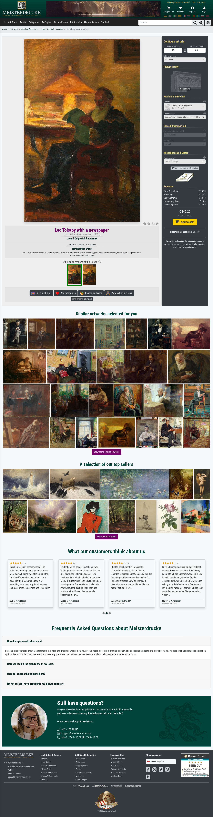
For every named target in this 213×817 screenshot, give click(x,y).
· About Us (44, 779)
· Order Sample (81, 779)
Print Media (76, 22)
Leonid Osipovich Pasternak (52, 29)
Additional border (170, 56)
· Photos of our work (83, 772)
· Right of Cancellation (48, 772)
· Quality (78, 769)
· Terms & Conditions (48, 765)
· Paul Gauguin (116, 765)
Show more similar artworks (106, 451)
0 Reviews (87, 299)
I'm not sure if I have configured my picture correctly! (35, 683)
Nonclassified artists (29, 29)
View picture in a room (121, 293)
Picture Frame (61, 22)
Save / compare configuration (186, 168)
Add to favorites (67, 293)
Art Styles (46, 22)
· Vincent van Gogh (117, 759)
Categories (34, 22)
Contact (105, 22)
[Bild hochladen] (208, 23)
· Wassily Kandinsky (118, 769)
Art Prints (12, 22)
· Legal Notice (45, 762)
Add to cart (186, 222)
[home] (4, 22)
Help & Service (91, 22)
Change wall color (92, 293)
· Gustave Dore (116, 776)
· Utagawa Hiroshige (118, 772)
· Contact (43, 759)
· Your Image (80, 759)
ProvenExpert (25, 601)
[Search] (195, 23)
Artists (23, 22)
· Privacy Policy (46, 769)
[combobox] (185, 59)
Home (4, 29)
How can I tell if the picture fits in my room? (30, 664)
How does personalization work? (24, 641)
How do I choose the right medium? (26, 673)
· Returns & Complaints (49, 776)
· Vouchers (79, 776)
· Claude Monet (116, 762)
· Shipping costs (81, 765)
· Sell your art (80, 762)
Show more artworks (106, 536)
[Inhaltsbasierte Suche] (201, 23)
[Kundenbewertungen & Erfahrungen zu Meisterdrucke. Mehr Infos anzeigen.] (195, 765)
